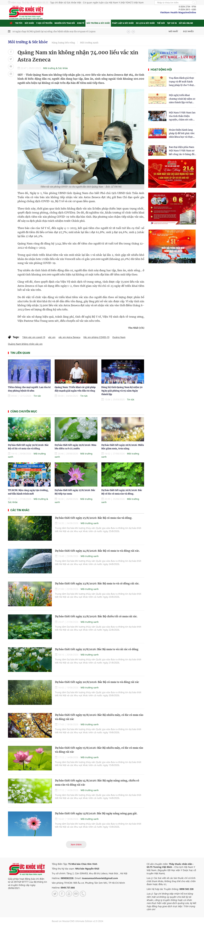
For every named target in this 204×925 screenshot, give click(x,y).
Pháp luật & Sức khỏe (123, 23)
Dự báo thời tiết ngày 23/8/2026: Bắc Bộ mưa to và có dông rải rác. (97, 583)
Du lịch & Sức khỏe (145, 23)
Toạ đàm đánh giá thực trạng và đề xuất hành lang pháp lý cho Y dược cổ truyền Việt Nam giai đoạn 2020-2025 (182, 81)
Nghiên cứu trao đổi (65, 23)
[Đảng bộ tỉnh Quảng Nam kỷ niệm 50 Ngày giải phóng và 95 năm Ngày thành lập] (122, 371)
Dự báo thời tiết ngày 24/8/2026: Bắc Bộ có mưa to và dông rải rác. (97, 550)
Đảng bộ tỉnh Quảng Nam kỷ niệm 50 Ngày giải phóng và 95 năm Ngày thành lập (121, 391)
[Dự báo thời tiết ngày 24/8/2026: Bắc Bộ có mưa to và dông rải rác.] (30, 561)
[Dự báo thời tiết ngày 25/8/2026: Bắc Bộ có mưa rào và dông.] (30, 528)
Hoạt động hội (161, 69)
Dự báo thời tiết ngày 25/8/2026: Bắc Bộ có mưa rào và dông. (93, 517)
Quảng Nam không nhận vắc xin (25, 343)
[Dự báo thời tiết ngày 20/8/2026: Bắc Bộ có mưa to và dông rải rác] (30, 692)
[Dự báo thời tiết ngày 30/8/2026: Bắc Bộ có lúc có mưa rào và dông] (29, 429)
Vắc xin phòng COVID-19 (96, 337)
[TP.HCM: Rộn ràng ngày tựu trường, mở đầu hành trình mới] (29, 474)
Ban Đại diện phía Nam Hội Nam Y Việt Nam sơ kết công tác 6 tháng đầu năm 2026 (182, 151)
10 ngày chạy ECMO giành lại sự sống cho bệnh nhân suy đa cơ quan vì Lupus (53, 31)
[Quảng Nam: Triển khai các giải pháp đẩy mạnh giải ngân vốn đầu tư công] (76, 371)
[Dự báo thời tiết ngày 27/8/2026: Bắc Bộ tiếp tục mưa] (76, 474)
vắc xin (51, 337)
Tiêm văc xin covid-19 (33, 337)
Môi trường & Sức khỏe (98, 23)
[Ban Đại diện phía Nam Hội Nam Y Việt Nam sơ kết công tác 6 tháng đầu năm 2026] (157, 150)
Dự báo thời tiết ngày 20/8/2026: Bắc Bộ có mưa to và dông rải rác (97, 682)
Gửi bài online (186, 23)
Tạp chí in (172, 23)
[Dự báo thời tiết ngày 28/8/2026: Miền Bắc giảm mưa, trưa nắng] (122, 429)
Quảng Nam (118, 337)
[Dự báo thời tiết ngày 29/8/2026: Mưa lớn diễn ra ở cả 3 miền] (76, 429)
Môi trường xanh (89, 42)
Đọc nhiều (188, 31)
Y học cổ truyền (44, 23)
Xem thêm (76, 844)
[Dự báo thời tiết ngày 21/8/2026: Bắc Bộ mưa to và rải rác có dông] (30, 659)
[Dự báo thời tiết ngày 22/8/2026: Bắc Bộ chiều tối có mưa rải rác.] (30, 626)
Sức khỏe (29, 23)
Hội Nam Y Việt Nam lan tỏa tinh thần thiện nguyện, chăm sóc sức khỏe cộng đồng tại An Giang (182, 116)
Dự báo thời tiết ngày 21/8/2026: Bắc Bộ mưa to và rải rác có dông (96, 649)
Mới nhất (173, 31)
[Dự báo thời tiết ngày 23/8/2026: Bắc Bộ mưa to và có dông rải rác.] (30, 594)
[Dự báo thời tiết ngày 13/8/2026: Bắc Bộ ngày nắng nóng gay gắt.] (30, 823)
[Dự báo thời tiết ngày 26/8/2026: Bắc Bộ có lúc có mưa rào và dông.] (122, 474)
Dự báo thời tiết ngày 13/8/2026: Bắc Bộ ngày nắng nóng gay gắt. (96, 813)
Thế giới (161, 23)
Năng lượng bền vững (63, 42)
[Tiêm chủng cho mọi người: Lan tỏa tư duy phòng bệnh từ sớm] (29, 371)
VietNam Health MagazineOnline (178, 12)
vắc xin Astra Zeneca (69, 337)
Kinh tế (80, 23)
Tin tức (18, 23)
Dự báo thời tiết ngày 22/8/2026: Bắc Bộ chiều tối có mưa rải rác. (96, 616)
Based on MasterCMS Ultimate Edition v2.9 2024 (77, 921)
